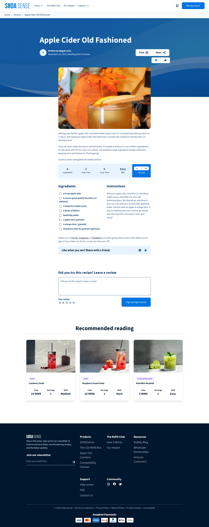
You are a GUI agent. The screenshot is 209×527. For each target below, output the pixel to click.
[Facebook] (114, 484)
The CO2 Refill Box (90, 448)
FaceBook (96, 237)
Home (7, 14)
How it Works (114, 442)
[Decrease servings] (137, 168)
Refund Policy (117, 508)
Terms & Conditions (84, 508)
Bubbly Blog (141, 442)
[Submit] (73, 462)
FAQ (82, 490)
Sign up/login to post (136, 302)
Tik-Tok (74, 237)
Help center (87, 485)
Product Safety (134, 508)
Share (158, 52)
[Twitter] (120, 484)
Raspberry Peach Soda (93, 383)
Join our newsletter (38, 455)
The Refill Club (53, 5)
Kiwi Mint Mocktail (145, 383)
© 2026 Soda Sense (63, 508)
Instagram (84, 237)
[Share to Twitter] (145, 250)
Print (141, 52)
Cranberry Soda (36, 383)
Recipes (17, 14)
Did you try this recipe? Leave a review (87, 273)
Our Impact (69, 5)
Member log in (193, 5)
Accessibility (149, 508)
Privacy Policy (102, 508)
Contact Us (86, 495)
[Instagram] (108, 484)
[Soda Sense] (50, 436)
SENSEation (87, 442)
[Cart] (177, 5)
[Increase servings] (146, 168)
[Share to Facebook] (140, 250)
